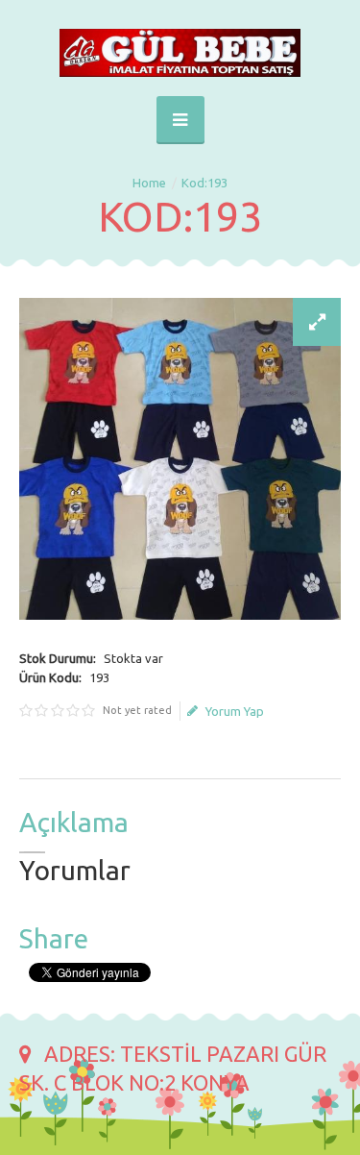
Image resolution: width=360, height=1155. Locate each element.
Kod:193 (204, 182)
